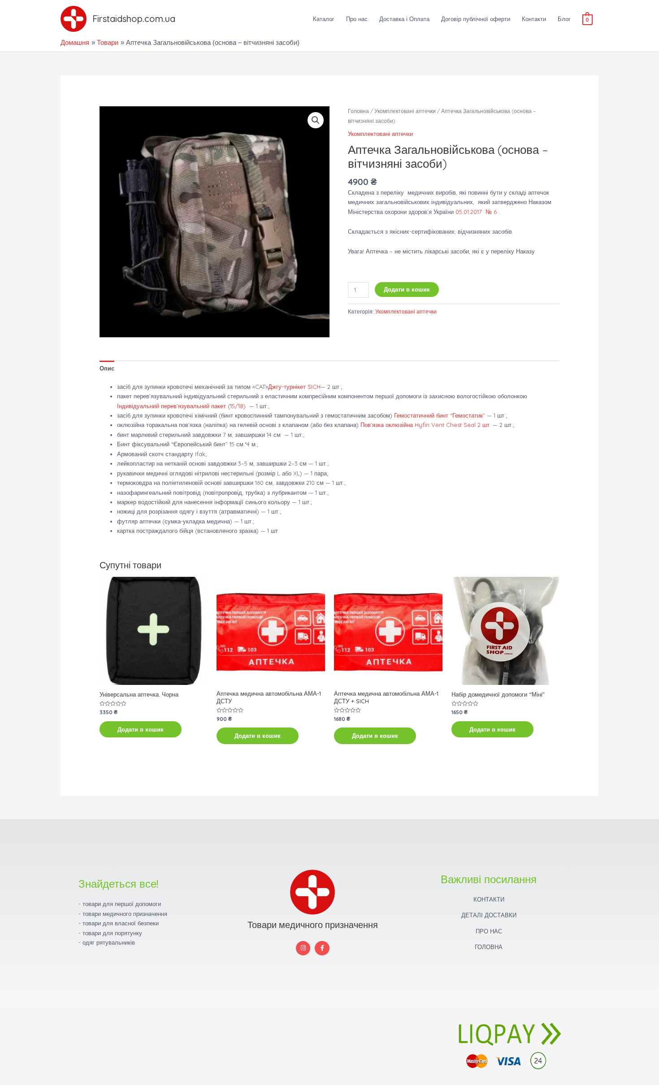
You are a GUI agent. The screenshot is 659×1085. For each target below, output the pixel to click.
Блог (564, 18)
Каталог (323, 18)
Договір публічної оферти (475, 18)
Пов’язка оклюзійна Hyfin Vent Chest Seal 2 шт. (425, 424)
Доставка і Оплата (404, 18)
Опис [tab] (107, 368)
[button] (316, 120)
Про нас (357, 18)
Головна (358, 111)
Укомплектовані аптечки (405, 111)
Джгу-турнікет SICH (294, 386)
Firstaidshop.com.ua (133, 18)
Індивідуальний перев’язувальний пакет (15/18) (181, 406)
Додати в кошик (407, 289)
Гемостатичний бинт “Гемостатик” (439, 415)
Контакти (534, 18)
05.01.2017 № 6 (475, 211)
